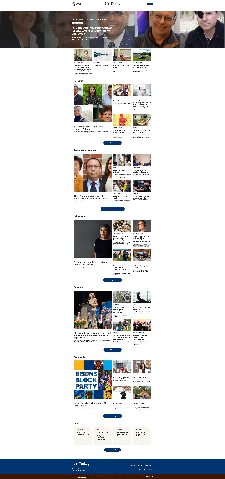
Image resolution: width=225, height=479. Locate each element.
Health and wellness (117, 127)
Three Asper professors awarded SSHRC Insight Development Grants (91, 197)
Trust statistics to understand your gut (120, 131)
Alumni (75, 330)
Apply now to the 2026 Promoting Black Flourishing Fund (140, 337)
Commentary (135, 193)
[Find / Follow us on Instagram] (141, 470)
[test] (139, 470)
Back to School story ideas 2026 (83, 433)
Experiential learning (117, 62)
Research (135, 127)
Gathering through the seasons (141, 267)
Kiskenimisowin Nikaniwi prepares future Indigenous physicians (122, 238)
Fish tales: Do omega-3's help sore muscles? (141, 131)
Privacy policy (133, 465)
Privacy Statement (82, 477)
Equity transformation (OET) (139, 332)
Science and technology (79, 62)
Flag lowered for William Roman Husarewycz (122, 434)
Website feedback (148, 465)
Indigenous (76, 259)
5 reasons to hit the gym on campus (141, 308)
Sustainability (77, 123)
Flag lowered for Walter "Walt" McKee (142, 434)
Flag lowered (119, 429)
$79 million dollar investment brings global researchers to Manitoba (92, 31)
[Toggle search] (148, 4)
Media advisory (80, 429)
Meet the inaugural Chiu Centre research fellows (89, 127)
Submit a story (134, 463)
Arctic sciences (97, 62)
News (98, 429)
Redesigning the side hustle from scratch (140, 378)
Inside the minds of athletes (120, 171)
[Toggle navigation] (151, 4)
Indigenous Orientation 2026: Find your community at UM (121, 267)
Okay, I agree (147, 476)
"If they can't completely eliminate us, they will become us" (92, 263)
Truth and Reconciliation (138, 233)
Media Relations (142, 463)
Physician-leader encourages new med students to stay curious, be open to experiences (92, 335)
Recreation (135, 400)
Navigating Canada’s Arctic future (101, 66)
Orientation (115, 332)
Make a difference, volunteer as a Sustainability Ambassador (119, 310)
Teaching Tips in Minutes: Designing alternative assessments (102, 436)
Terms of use (140, 465)
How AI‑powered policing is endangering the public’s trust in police (141, 198)
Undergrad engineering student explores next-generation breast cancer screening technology (82, 68)
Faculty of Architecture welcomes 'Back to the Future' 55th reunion (121, 379)
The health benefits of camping (140, 404)
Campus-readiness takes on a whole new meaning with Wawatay (121, 337)
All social (150, 469)
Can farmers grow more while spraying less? (141, 66)
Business (75, 193)
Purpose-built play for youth (121, 66)
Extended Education (137, 167)
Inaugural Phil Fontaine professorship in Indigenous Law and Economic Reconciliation (141, 239)
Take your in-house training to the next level (141, 171)
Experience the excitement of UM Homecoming (90, 404)
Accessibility (150, 463)
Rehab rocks (117, 403)
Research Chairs (77, 23)
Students (115, 167)
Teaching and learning (118, 193)
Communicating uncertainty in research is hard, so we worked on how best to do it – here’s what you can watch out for (142, 105)
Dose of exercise (119, 101)
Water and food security (138, 62)
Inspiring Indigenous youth (120, 197)
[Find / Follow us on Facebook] (146, 470)
